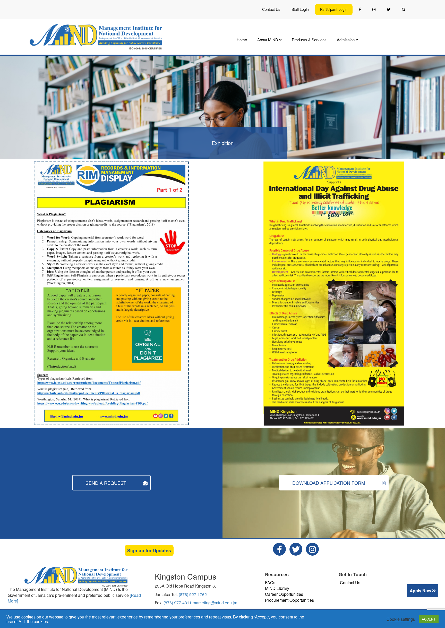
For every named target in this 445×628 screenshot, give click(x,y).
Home (242, 39)
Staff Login (300, 9)
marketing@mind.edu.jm (215, 603)
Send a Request (106, 482)
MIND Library (277, 588)
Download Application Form (329, 482)
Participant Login (333, 9)
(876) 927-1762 (193, 594)
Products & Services (309, 39)
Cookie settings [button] (401, 619)
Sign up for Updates (149, 550)
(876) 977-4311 (178, 603)
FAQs (270, 582)
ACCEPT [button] (428, 619)
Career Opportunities (284, 594)
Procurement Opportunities (289, 600)
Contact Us (271, 9)
